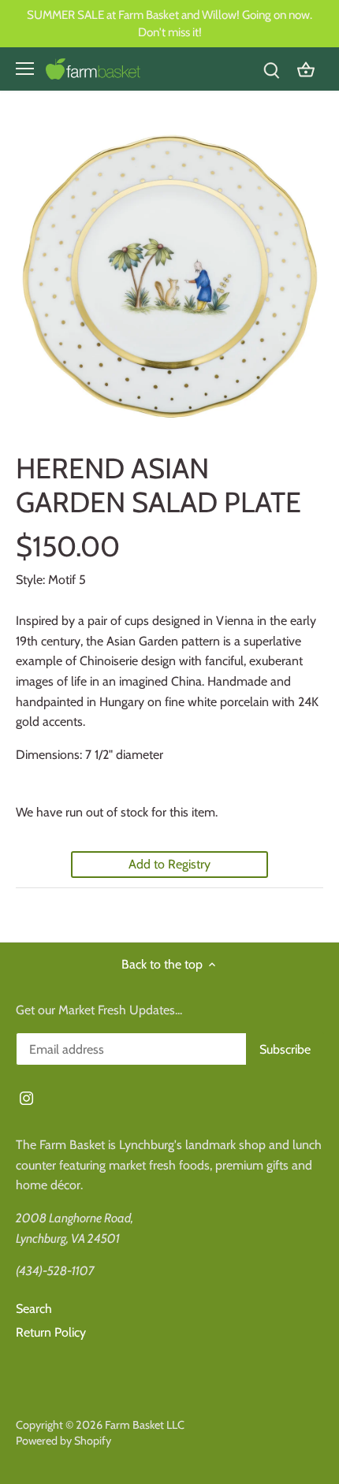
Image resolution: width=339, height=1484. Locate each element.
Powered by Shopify (63, 1441)
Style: (30, 579)
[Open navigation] (25, 68)
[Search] (271, 69)
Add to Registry (169, 864)
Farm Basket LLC (144, 1425)
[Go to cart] (305, 69)
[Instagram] (26, 1097)
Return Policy (51, 1332)
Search (34, 1308)
